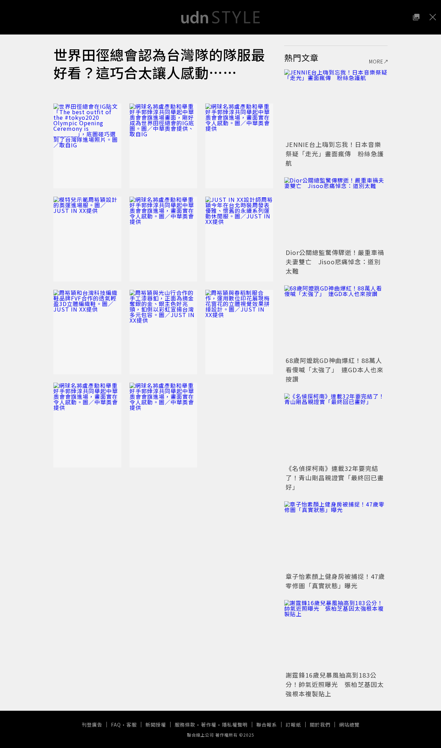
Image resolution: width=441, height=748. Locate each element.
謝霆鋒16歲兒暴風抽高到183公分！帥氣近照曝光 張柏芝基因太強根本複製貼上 (335, 684)
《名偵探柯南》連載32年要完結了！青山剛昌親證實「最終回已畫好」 (335, 477)
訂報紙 (293, 724)
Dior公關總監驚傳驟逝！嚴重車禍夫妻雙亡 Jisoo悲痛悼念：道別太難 (335, 261)
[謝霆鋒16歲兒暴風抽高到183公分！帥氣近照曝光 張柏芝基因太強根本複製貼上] (336, 634)
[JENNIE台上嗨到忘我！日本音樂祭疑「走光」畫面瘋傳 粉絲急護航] (336, 103)
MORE (376, 61)
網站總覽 (349, 724)
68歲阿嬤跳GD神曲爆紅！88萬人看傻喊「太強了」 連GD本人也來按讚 (334, 369)
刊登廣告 (92, 724)
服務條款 (185, 724)
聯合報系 (266, 724)
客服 (131, 724)
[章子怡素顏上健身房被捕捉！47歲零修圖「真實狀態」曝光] (336, 535)
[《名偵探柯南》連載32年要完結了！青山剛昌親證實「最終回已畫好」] (336, 427)
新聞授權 (155, 724)
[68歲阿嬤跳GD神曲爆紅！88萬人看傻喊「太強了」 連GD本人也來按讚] (336, 319)
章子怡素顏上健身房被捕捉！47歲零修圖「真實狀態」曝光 (335, 581)
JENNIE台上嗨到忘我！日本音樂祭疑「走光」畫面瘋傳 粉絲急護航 (335, 153)
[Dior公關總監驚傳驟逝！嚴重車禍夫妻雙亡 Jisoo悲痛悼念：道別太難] (336, 211)
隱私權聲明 (235, 724)
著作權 (208, 724)
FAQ (116, 724)
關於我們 (320, 724)
